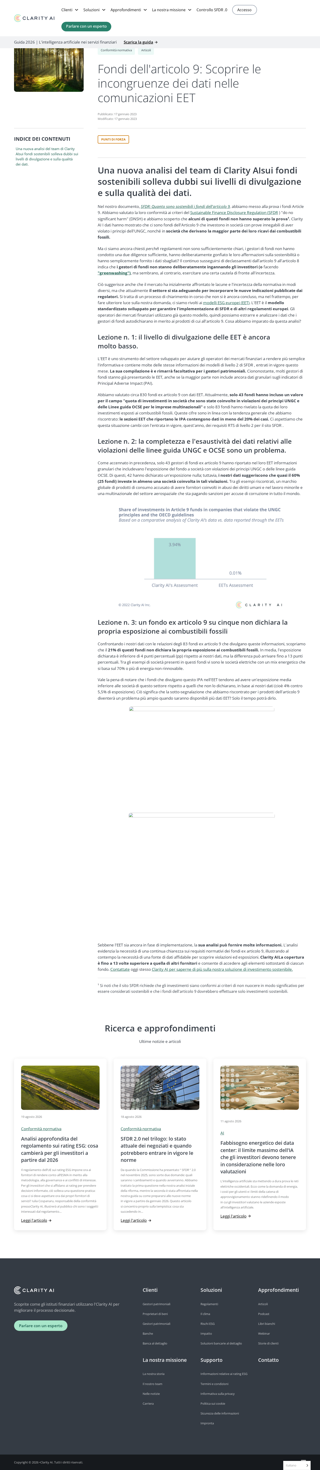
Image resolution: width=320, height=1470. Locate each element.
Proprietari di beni (155, 1314)
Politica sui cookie (213, 1403)
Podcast (263, 1314)
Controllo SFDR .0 (212, 9)
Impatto (206, 1333)
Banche (148, 1333)
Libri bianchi (266, 1324)
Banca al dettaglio (155, 1343)
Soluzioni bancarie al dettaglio (221, 1343)
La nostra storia (153, 1374)
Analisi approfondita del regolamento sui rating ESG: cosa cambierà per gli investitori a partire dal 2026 (59, 1149)
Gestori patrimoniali (156, 1304)
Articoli (146, 50)
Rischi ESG (208, 1324)
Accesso (244, 9)
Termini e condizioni (214, 1384)
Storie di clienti (268, 1343)
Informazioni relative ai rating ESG (224, 1374)
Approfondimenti (126, 9)
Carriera (148, 1403)
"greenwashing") (114, 273)
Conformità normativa (116, 50)
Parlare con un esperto (86, 26)
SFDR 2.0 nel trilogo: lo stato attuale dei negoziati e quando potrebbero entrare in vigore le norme (157, 1149)
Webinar (264, 1333)
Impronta (207, 1423)
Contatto (268, 1360)
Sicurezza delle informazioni (220, 1413)
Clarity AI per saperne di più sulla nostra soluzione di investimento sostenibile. (222, 969)
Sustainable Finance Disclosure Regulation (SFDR (234, 212)
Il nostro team (152, 1384)
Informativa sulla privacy (218, 1394)
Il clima (205, 1314)
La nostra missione (169, 9)
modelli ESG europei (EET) (226, 302)
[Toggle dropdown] (76, 10)
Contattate (120, 969)
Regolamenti (209, 1304)
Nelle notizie (151, 1394)
